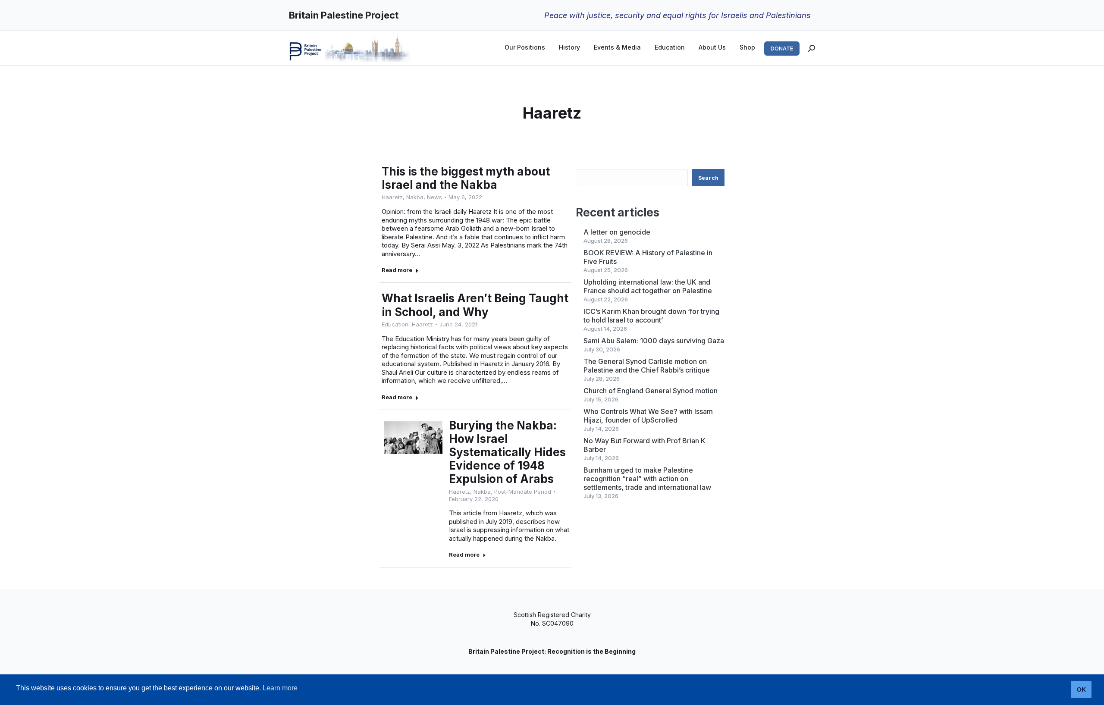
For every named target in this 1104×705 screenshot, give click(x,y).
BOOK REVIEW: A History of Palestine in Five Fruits (647, 257)
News (434, 197)
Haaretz (392, 197)
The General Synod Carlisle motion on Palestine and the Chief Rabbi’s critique (646, 365)
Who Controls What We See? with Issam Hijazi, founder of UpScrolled (648, 415)
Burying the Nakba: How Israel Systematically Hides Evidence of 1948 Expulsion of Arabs (507, 452)
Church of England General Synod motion (650, 390)
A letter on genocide (616, 232)
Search (708, 178)
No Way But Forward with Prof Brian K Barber (644, 445)
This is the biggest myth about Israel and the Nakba (466, 178)
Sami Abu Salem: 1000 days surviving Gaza (653, 340)
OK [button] (1081, 689)
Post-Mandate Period (522, 491)
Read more (397, 269)
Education (395, 324)
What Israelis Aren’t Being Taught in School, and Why (475, 304)
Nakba (414, 197)
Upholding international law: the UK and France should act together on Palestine (647, 286)
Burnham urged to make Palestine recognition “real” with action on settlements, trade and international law (647, 479)
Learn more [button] (280, 688)
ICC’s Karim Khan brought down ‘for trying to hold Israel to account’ (651, 315)
